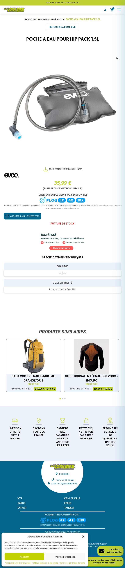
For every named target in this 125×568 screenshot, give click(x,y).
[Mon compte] (105, 10)
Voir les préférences (65, 556)
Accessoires (43, 19)
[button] (83, 536)
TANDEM (69, 507)
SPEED (67, 503)
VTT (20, 498)
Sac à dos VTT (57, 19)
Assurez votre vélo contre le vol (62, 3)
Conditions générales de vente (72, 563)
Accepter (24, 556)
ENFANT (22, 507)
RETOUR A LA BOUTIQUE (62, 27)
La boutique (30, 19)
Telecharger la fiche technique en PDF (65, 169)
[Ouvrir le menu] (119, 10)
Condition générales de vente (62, 532)
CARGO (21, 503)
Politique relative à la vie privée (17, 563)
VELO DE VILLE (72, 498)
